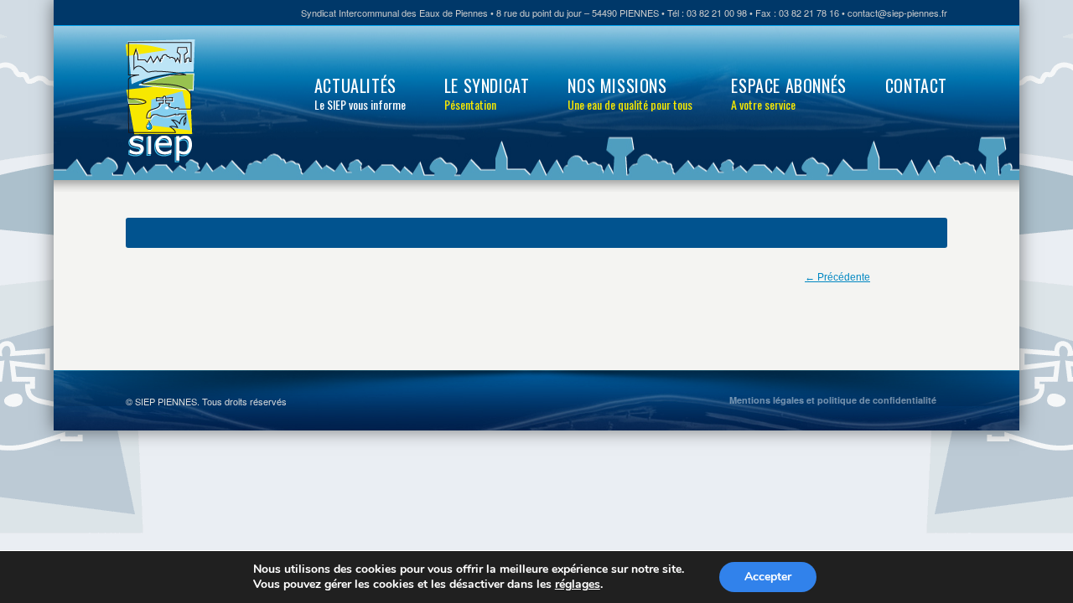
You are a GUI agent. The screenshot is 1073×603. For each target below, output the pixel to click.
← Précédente (837, 277)
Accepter (767, 577)
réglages (577, 584)
